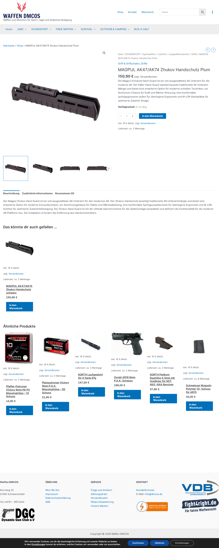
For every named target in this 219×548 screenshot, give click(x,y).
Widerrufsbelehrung (102, 501)
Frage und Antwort (101, 490)
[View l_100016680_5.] (97, 168)
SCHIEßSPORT (133, 54)
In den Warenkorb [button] (15, 307)
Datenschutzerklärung (58, 497)
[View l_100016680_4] (70, 168)
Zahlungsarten (99, 494)
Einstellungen (38, 544)
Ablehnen (159, 542)
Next (108, 168)
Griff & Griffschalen (129, 63)
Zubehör (162, 54)
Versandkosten (148, 123)
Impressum (51, 494)
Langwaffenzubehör (178, 54)
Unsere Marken (99, 505)
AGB (47, 501)
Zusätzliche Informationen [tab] (37, 193)
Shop (20, 45)
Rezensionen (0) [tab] (64, 193)
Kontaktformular (145, 490)
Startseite (8, 45)
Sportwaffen (149, 54)
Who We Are (52, 490)
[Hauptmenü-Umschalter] (212, 12)
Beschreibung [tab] (11, 193)
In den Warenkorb (152, 115)
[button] (24, 29)
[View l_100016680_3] (42, 168)
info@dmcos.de (153, 494)
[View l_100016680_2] (15, 168)
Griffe (194, 54)
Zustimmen (138, 542)
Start (120, 54)
